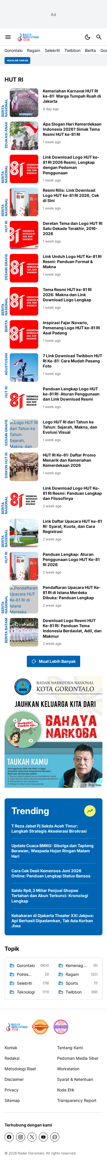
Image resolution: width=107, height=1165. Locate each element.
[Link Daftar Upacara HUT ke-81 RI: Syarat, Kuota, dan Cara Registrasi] (24, 533)
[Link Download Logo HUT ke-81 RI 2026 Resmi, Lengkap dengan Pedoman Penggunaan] (24, 169)
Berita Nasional (4, 108)
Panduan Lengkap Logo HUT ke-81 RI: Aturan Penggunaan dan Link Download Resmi (71, 393)
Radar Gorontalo (31, 1153)
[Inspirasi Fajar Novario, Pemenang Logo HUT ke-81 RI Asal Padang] (24, 334)
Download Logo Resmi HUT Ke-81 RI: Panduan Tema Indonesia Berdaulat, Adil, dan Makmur (72, 628)
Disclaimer (14, 1079)
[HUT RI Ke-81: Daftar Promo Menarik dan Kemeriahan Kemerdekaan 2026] (24, 467)
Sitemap (12, 1100)
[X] (32, 1137)
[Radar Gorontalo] (28, 37)
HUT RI (6, 226)
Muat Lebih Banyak (57, 661)
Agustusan (6, 364)
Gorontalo (14, 50)
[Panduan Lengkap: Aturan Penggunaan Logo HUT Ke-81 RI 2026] (24, 566)
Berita (90, 50)
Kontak (11, 1047)
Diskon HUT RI (6, 465)
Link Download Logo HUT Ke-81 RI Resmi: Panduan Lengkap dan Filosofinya (72, 493)
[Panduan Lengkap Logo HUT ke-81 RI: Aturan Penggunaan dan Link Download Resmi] (24, 400)
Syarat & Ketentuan (75, 1079)
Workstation (68, 1068)
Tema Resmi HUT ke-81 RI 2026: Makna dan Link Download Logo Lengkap (67, 294)
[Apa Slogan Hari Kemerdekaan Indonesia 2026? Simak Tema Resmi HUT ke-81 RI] (24, 136)
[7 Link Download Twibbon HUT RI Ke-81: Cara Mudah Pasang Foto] (24, 367)
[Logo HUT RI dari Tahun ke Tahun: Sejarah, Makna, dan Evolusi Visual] (24, 433)
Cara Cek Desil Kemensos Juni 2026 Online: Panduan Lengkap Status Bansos (50, 873)
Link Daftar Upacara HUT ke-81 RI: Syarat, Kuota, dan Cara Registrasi (72, 526)
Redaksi (12, 1058)
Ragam (33, 50)
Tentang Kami (70, 1047)
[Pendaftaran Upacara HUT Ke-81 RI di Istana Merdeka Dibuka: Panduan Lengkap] (24, 599)
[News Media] (60, 1026)
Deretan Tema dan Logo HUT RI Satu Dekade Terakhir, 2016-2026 (72, 228)
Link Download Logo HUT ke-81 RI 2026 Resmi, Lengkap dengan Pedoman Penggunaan (71, 165)
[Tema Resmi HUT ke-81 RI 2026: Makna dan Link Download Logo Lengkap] (24, 301)
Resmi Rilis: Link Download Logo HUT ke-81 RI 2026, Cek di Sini (71, 195)
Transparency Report (76, 1100)
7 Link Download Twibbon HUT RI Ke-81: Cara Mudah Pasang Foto (72, 360)
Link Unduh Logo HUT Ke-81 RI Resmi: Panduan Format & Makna (72, 261)
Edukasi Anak (6, 135)
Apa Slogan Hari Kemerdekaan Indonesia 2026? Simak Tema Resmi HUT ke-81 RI (72, 129)
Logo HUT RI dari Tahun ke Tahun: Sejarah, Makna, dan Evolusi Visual (70, 427)
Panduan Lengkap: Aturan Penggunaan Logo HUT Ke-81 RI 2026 (71, 559)
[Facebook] (9, 1137)
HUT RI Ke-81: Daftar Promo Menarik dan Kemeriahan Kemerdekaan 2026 (69, 460)
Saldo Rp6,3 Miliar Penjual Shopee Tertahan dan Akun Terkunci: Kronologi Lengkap (49, 895)
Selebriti (52, 50)
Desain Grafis (6, 267)
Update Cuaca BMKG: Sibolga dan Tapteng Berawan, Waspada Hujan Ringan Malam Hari (52, 850)
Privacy (12, 1089)
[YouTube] (43, 1137)
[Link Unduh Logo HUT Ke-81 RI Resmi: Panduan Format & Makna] (24, 268)
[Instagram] (20, 1137)
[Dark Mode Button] (87, 37)
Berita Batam (6, 630)
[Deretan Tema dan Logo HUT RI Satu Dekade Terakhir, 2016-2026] (24, 235)
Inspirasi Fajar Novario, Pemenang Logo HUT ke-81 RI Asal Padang (71, 327)
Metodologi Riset (20, 1068)
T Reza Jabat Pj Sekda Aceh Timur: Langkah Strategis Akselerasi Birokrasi (49, 828)
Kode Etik (65, 1089)
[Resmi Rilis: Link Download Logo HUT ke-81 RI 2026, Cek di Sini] (24, 202)
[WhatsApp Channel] (54, 1137)
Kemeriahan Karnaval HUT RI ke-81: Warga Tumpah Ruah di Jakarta (72, 96)
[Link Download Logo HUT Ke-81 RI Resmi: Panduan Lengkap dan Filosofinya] (24, 500)
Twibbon (72, 50)
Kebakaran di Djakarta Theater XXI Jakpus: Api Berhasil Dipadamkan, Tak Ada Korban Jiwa (52, 920)
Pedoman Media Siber (77, 1058)
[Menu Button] (8, 37)
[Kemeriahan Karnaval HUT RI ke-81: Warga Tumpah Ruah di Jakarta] (24, 102)
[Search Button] (99, 37)
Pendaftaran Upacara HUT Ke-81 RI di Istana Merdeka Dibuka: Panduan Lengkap (72, 592)
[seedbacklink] (40, 1026)
